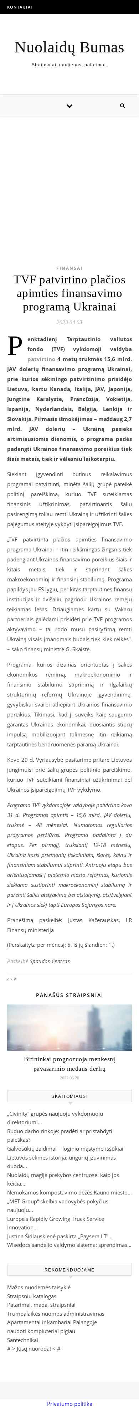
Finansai (69, 268)
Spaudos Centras (50, 961)
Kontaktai (19, 7)
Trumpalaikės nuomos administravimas (55, 1313)
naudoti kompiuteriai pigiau (41, 1331)
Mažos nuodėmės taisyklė (39, 1287)
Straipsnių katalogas (31, 1296)
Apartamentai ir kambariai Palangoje (52, 1322)
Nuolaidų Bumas (69, 47)
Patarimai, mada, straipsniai (41, 1304)
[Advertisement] (69, 179)
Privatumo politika (69, 1403)
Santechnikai (22, 1339)
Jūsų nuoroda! (34, 1348)
